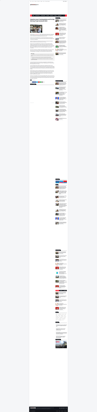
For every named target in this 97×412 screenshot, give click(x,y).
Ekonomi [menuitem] (47, 15)
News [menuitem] (33, 15)
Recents (61, 290)
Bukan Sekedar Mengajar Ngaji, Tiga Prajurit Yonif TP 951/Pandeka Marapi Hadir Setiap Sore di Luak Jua (62, 42)
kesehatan (61, 317)
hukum (65, 316)
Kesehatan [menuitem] (59, 15)
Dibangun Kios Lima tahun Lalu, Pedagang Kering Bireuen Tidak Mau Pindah (62, 24)
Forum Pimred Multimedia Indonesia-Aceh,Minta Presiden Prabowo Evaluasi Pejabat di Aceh (62, 98)
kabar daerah (34, 17)
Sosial (64, 315)
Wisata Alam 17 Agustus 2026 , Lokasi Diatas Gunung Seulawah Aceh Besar (63, 103)
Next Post (53, 102)
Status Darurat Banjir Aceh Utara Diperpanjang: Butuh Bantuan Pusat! (62, 20)
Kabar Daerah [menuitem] (43, 15)
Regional (62, 315)
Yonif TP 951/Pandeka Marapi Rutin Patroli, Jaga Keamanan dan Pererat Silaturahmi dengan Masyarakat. (63, 93)
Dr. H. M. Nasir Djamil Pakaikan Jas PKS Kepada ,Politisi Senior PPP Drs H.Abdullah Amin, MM (62, 214)
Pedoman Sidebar (47, 1)
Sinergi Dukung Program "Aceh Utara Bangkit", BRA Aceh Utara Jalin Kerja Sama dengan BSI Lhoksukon (63, 110)
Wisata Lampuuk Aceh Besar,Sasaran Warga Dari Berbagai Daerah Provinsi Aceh (62, 115)
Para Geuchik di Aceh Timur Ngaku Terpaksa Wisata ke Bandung (63, 260)
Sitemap (35, 1)
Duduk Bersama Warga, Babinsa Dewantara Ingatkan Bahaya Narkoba (41, 57)
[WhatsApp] (40, 82)
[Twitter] (37, 82)
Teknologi (57, 316)
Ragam (59, 315)
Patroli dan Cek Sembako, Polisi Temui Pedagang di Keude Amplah (62, 54)
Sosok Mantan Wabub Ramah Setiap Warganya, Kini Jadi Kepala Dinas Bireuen (62, 286)
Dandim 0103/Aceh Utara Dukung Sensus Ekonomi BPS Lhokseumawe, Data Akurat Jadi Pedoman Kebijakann (61, 333)
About (33, 1)
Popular (57, 290)
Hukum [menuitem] (55, 15)
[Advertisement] (53, 8)
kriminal (64, 317)
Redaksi (41, 1)
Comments (65, 290)
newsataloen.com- (37, 34)
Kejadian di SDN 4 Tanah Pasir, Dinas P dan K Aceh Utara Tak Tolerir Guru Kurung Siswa (62, 34)
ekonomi (62, 316)
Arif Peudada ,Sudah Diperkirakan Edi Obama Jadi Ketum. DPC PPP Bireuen (63, 46)
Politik (56, 315)
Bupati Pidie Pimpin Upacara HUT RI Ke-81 (63, 118)
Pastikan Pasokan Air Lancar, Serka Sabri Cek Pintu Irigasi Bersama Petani (63, 106)
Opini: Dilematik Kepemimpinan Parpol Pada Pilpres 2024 (63, 50)
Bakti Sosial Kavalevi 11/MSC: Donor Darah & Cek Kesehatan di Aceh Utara (63, 197)
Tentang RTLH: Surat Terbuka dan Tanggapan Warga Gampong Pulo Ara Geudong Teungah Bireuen (62, 277)
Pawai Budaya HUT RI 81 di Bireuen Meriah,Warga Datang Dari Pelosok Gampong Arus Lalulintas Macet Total (62, 88)
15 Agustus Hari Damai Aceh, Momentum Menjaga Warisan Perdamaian (63, 201)
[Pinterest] (39, 82)
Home (31, 1)
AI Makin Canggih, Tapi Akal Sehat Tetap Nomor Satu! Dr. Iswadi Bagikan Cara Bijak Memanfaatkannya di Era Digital (63, 192)
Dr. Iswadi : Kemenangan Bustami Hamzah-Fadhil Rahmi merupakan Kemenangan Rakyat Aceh (62, 272)
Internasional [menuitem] (37, 15)
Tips (59, 316)
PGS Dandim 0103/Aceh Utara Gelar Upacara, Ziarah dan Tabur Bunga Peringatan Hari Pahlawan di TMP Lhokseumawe (63, 282)
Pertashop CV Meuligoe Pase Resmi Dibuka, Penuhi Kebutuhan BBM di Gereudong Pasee (60, 337)
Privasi (44, 1)
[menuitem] (31, 15)
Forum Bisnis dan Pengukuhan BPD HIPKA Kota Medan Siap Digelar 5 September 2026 (61, 326)
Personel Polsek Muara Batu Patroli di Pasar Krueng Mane (63, 256)
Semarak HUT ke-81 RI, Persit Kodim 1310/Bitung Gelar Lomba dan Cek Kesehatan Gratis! (60, 329)
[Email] (42, 82)
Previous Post (32, 102)
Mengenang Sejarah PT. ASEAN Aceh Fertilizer (62, 38)
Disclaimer (38, 1)
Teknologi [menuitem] (51, 15)
